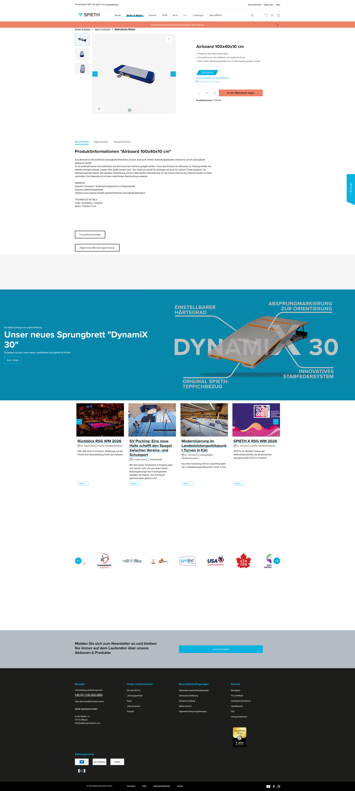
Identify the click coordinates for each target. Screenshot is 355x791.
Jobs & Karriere (133, 706)
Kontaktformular (90, 701)
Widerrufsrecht (185, 706)
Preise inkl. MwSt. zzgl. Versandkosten (212, 77)
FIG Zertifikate (237, 696)
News (278, 5)
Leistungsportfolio (135, 696)
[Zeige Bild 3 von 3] (138, 110)
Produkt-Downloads (90, 234)
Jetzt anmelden (220, 649)
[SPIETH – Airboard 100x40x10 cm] (134, 74)
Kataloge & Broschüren (241, 701)
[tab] (82, 142)
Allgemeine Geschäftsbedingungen (194, 690)
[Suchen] (252, 15)
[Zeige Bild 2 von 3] (134, 110)
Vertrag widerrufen (239, 717)
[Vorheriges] (95, 74)
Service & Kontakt (254, 5)
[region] (125, 74)
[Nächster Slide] (276, 560)
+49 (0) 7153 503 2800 (88, 694)
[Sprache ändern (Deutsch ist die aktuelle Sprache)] (243, 4)
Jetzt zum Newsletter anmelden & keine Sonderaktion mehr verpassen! (177, 25)
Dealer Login (268, 5)
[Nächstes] (173, 74)
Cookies (180, 786)
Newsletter (235, 690)
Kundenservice (112, 4)
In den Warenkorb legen (240, 93)
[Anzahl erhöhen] (215, 93)
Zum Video (13, 360)
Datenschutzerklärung (188, 696)
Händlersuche (237, 706)
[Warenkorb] (278, 15)
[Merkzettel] (266, 15)
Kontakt (130, 711)
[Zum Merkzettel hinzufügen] (169, 39)
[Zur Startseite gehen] (89, 14)
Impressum (131, 786)
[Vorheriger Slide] (78, 560)
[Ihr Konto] (272, 15)
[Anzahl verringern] (199, 93)
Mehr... (83, 483)
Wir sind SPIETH (134, 690)
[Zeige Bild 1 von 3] (129, 110)
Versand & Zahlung (187, 701)
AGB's (144, 786)
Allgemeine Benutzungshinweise (97, 247)
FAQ (232, 711)
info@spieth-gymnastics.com (87, 723)
